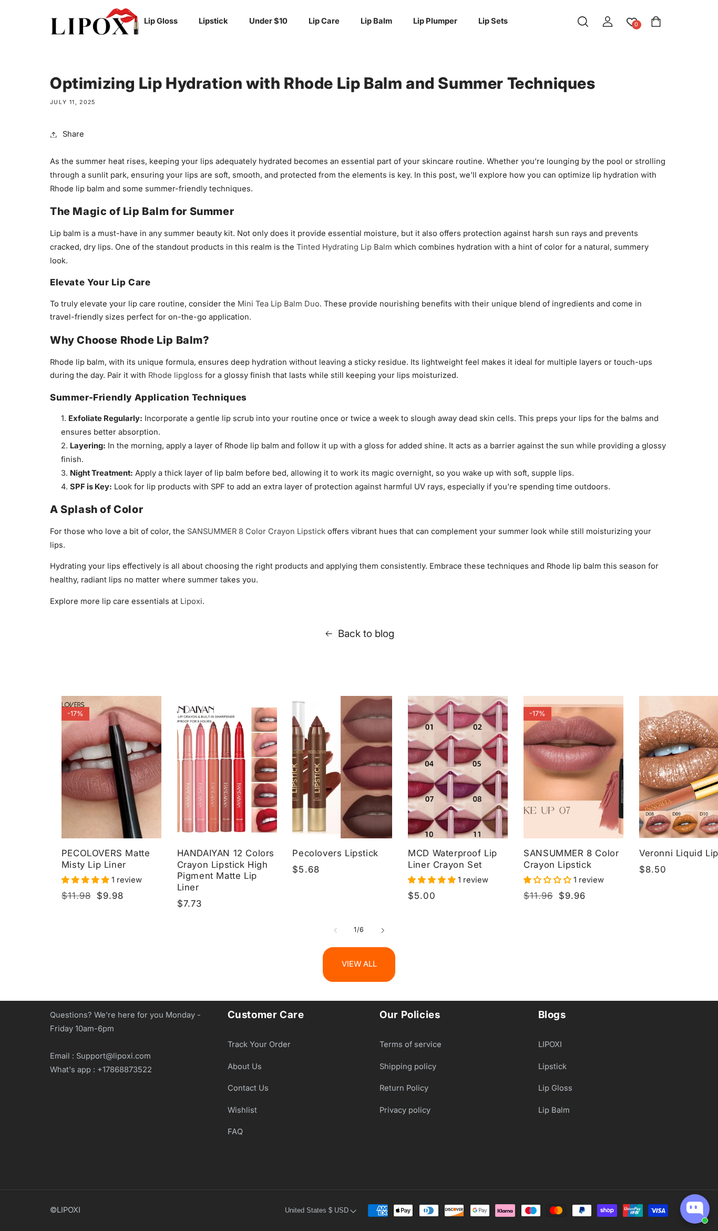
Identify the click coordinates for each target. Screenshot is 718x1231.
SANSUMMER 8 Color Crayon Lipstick (256, 531)
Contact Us (248, 1088)
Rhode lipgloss (175, 375)
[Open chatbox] (695, 1209)
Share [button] (73, 134)
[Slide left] (335, 930)
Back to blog (366, 634)
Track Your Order (259, 1044)
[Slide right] (382, 930)
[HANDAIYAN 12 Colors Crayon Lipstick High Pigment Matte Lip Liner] (227, 767)
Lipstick (552, 1066)
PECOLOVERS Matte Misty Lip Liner (105, 859)
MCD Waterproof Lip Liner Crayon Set (452, 859)
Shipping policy (407, 1066)
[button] (583, 21)
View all (359, 964)
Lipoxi (191, 601)
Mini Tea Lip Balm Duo (279, 304)
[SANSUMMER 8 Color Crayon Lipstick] (573, 767)
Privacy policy (404, 1110)
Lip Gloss (555, 1088)
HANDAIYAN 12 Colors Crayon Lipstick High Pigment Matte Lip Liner (225, 870)
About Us (245, 1066)
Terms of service (410, 1044)
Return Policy (403, 1088)
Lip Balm (554, 1110)
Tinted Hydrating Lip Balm (344, 247)
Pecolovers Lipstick (335, 853)
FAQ (235, 1132)
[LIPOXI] (94, 21)
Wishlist (242, 1110)
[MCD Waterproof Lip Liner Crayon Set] (458, 767)
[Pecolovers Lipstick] (342, 767)
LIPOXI (550, 1044)
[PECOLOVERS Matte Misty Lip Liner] (111, 767)
